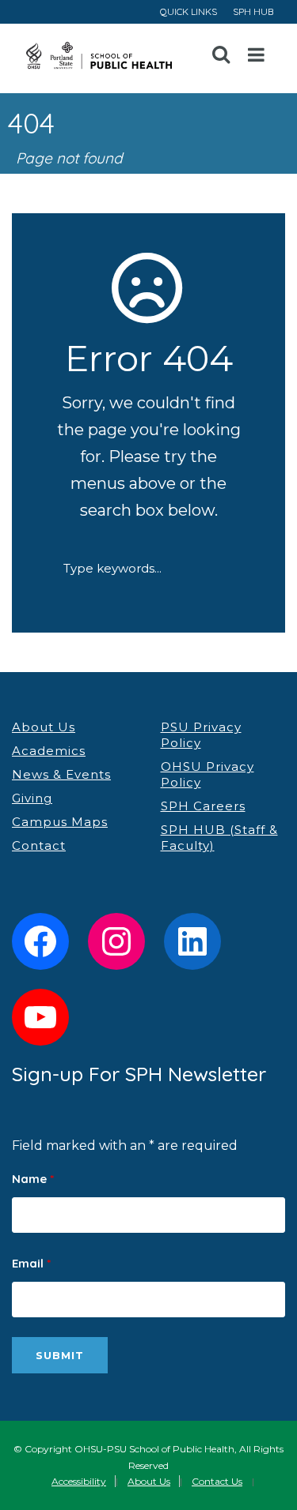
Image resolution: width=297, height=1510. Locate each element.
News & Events (61, 774)
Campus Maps (60, 821)
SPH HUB (253, 11)
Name (33, 1178)
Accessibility (78, 1481)
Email (31, 1263)
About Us (43, 726)
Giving (32, 798)
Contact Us (217, 1481)
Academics (49, 750)
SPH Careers (203, 805)
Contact (39, 845)
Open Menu (256, 55)
